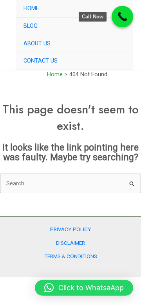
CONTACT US (41, 60)
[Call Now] (122, 16)
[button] (84, 288)
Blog (31, 25)
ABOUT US (37, 43)
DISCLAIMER (70, 243)
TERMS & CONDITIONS (70, 256)
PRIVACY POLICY (70, 229)
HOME (31, 8)
